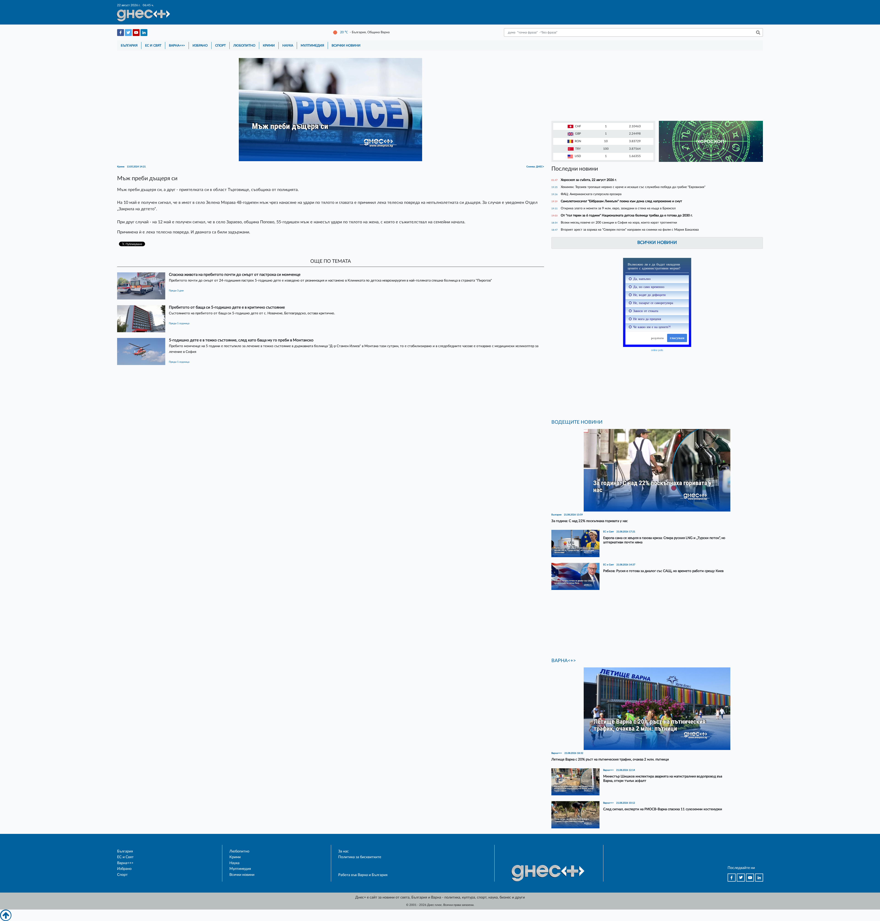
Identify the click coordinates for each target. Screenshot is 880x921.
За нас (343, 851)
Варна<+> (177, 45)
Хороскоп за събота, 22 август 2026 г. (589, 180)
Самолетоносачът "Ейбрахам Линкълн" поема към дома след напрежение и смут (621, 201)
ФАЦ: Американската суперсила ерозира (591, 194)
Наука (287, 45)
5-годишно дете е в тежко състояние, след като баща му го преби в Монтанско (241, 340)
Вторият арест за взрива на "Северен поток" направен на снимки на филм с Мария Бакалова (630, 229)
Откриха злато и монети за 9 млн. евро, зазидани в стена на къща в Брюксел (618, 208)
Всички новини (346, 45)
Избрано (200, 45)
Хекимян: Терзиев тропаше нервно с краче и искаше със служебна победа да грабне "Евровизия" (633, 187)
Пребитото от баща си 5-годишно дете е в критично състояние (227, 307)
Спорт (220, 45)
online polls (657, 350)
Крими (269, 45)
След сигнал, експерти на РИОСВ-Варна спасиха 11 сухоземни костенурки (662, 809)
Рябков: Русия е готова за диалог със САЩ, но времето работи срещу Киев (663, 571)
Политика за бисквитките (359, 857)
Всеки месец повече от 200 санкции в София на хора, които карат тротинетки (619, 222)
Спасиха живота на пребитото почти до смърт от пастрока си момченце (234, 275)
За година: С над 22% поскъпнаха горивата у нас (589, 521)
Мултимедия (312, 45)
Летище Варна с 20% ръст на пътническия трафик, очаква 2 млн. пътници (610, 759)
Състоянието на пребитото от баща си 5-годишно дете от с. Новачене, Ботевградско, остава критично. (252, 313)
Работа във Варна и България (363, 875)
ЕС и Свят (153, 45)
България (129, 45)
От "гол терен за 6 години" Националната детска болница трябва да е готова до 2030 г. (627, 215)
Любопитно (244, 45)
